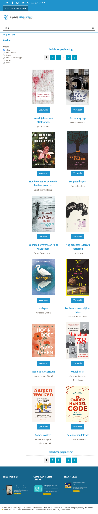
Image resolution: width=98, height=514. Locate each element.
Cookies (57, 508)
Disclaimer (48, 508)
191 (68, 57)
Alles (8, 50)
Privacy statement (85, 508)
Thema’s (6, 47)
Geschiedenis (11, 53)
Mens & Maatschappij (14, 58)
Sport (8, 63)
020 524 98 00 (37, 2)
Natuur (9, 55)
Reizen (8, 60)
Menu (6, 28)
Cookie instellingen (69, 508)
